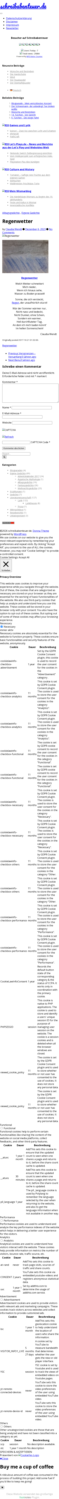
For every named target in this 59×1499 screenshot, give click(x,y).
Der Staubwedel (18, 80)
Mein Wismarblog (20, 191)
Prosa (20, 506)
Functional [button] (6, 1125)
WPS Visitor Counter (34, 56)
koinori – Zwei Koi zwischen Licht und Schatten (33, 130)
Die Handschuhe (18, 74)
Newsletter (12, 28)
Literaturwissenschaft (20, 497)
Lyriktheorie (31, 503)
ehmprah (14, 133)
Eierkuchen (15, 180)
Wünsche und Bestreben (22, 71)
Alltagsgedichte (11, 213)
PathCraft (14, 136)
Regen (15, 302)
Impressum (12, 25)
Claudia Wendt (14, 229)
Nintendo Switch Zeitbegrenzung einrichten (31, 153)
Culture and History (22, 169)
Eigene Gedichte (30, 213)
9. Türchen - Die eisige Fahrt (25, 117)
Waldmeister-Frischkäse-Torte (24, 183)
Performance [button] (7, 1217)
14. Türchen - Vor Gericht (23, 114)
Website (6, 422)
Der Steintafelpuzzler (20, 82)
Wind (12, 77)
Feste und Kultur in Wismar (23, 202)
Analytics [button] (5, 1237)
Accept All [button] (24, 557)
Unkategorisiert (17, 515)
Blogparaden (16, 470)
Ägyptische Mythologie (29, 479)
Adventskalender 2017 (28, 476)
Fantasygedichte (26, 485)
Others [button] (4, 1423)
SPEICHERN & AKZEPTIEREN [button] (16, 1452)
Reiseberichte (16, 512)
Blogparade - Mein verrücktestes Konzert (31, 103)
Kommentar (10, 382)
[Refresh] (8, 436)
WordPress (20, 534)
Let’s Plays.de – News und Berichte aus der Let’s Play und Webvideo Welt (27, 146)
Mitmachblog (16, 509)
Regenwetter (29, 278)
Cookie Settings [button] (9, 557)
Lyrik (20, 500)
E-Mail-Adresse (11, 413)
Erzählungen (16, 491)
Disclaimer (12, 21)
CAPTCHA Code (39, 442)
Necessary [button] (6, 623)
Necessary (9, 626)
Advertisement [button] (8, 1296)
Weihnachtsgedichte (27, 488)
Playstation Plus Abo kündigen (24, 161)
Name (6, 407)
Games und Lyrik (20, 125)
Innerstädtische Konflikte (22, 205)
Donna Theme (41, 530)
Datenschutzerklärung (19, 18)
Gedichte (14, 494)
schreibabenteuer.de (23, 6)
